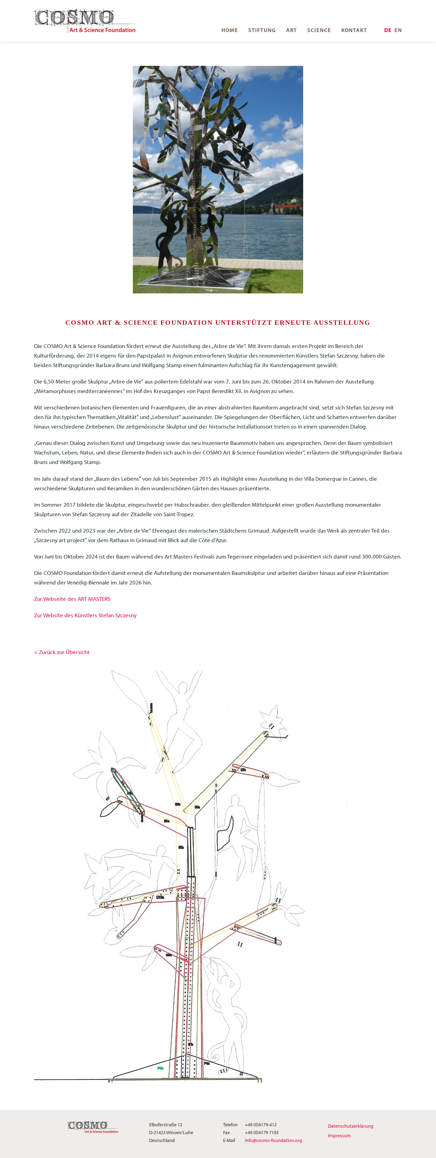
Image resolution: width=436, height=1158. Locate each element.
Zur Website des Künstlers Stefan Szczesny (85, 615)
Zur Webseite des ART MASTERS (72, 598)
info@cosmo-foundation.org (273, 1140)
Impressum (339, 1135)
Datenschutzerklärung (350, 1126)
